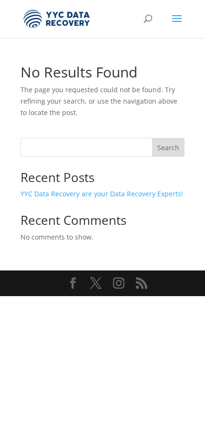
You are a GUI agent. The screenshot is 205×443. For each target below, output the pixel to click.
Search (168, 147)
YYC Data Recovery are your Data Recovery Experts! (101, 193)
